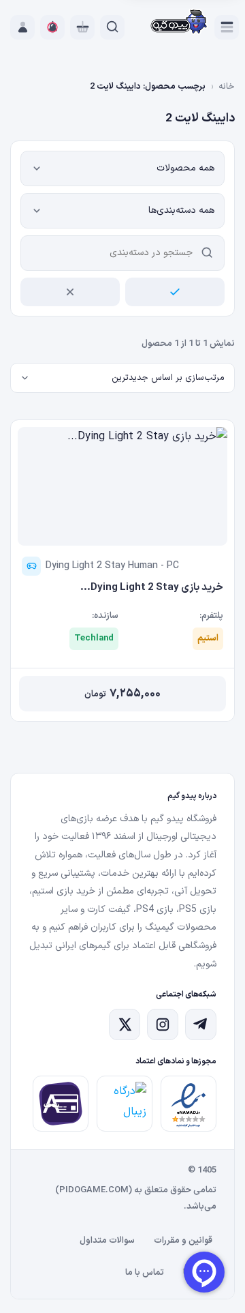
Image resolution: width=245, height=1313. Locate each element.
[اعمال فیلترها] (175, 292)
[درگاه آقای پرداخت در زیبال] (60, 1104)
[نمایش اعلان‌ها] (52, 27)
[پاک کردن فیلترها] (70, 292)
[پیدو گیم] (179, 23)
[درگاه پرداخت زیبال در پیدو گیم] (124, 1104)
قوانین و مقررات (183, 1241)
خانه (226, 86)
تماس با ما (144, 1273)
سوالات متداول (107, 1241)
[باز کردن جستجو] (112, 27)
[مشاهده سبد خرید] (82, 27)
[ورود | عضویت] (22, 27)
